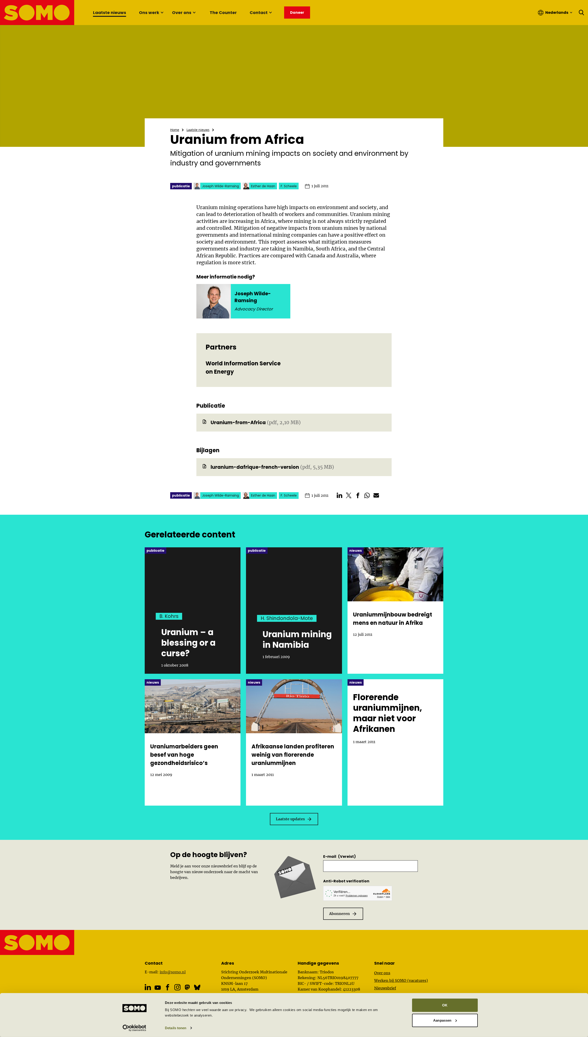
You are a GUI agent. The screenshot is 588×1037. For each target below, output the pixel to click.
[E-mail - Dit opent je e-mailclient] (376, 495)
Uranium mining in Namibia (297, 639)
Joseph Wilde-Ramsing (253, 297)
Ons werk (149, 12)
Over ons (181, 12)
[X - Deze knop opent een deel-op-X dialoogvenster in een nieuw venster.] (348, 495)
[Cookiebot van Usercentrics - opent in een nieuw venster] (134, 1028)
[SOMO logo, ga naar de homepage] (37, 12)
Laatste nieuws (109, 12)
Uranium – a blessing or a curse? (188, 643)
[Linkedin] (148, 987)
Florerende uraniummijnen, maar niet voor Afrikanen (387, 713)
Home (174, 130)
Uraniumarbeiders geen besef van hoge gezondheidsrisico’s (184, 755)
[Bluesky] (197, 987)
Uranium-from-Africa (238, 422)
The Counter (223, 12)
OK (444, 1005)
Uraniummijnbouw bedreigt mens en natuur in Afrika (392, 619)
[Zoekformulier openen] (581, 12)
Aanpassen (442, 1020)
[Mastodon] (187, 987)
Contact (259, 12)
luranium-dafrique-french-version (255, 467)
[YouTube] (158, 988)
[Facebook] (167, 987)
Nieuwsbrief (385, 988)
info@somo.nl (173, 972)
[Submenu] (162, 12)
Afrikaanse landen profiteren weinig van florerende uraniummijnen (293, 755)
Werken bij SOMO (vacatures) (401, 980)
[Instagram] (177, 987)
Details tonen (175, 1028)
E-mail (339, 856)
